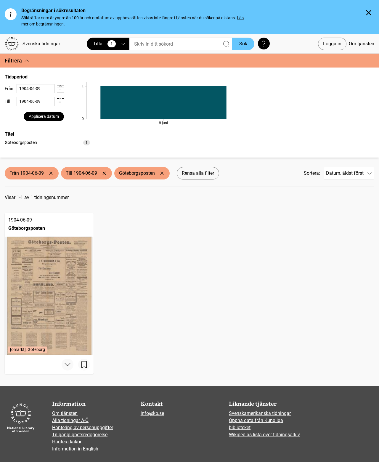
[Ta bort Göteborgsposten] (162, 173)
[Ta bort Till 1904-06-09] (104, 173)
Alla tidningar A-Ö (70, 420)
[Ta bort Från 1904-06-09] (51, 173)
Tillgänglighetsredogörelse (79, 434)
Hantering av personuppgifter (82, 427)
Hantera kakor (66, 442)
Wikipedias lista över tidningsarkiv (264, 434)
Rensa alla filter (198, 173)
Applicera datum (44, 116)
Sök (243, 43)
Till (7, 101)
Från (9, 88)
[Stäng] (368, 12)
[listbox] (47, 142)
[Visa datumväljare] (60, 88)
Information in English (75, 449)
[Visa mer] (67, 364)
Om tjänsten (361, 43)
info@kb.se (152, 413)
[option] (47, 142)
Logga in (332, 43)
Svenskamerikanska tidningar (260, 413)
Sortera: (312, 173)
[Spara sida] (84, 364)
